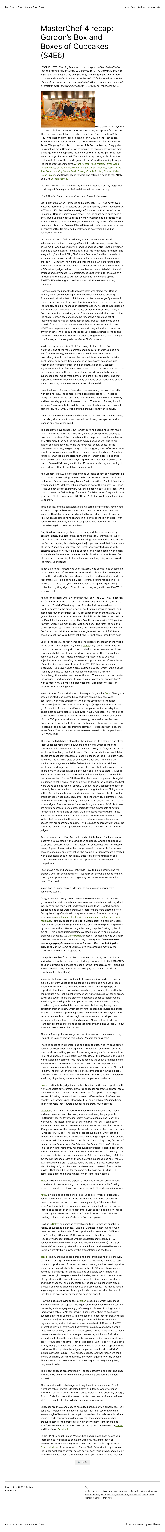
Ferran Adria (112, 164)
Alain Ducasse (98, 167)
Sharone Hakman (50, 1447)
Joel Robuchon (49, 171)
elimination (135, 1491)
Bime (44, 1180)
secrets (88, 1497)
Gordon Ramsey (92, 1494)
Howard (45, 1085)
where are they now (102, 1497)
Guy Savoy (64, 171)
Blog (30, 1487)
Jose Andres (114, 167)
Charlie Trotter (94, 171)
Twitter (119, 1425)
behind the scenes (93, 1491)
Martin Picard (48, 167)
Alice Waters (97, 164)
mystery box (148, 1494)
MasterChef (135, 1494)
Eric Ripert (84, 167)
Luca (103, 1494)
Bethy (55, 1224)
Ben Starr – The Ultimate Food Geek (24, 7)
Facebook (63, 1429)
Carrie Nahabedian (67, 167)
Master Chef (122, 1494)
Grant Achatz (82, 164)
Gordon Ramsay (59, 178)
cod (116, 1491)
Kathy (44, 1194)
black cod (108, 1491)
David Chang (78, 171)
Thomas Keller (111, 171)
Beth (107, 693)
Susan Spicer (48, 175)
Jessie (44, 1256)
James (86, 645)
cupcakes (123, 1491)
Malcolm (45, 1110)
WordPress (154, 1524)
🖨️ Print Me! (82, 1462)
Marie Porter (74, 935)
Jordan (82, 1300)
